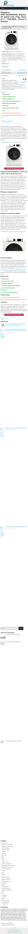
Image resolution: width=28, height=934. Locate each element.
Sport (3, 893)
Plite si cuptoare (5, 886)
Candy (2, 910)
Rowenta (8, 917)
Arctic (7, 909)
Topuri (3, 898)
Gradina (3, 870)
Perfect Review (16, 929)
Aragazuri (4, 851)
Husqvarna (3, 913)
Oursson (9, 915)
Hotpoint (6, 318)
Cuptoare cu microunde (6, 863)
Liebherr (2, 914)
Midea (13, 914)
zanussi (19, 920)
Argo (10, 909)
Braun (25, 909)
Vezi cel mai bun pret (7, 121)
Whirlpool (11, 920)
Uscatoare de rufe (5, 900)
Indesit (7, 913)
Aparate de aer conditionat (7, 844)
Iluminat (3, 874)
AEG (1, 909)
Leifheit (20, 913)
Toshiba (17, 918)
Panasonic (16, 915)
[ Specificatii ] (5, 66)
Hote (3, 872)
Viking (7, 920)
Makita (6, 914)
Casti (3, 860)
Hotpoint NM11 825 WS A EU (10, 269)
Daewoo (9, 910)
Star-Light (23, 917)
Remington (3, 917)
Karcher (11, 913)
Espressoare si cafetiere (7, 867)
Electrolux (25, 910)
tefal (6, 918)
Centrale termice (5, 862)
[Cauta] (20, 628)
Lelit (24, 913)
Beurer (19, 909)
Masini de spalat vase (6, 881)
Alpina (4, 909)
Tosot (21, 918)
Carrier (5, 910)
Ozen (12, 915)
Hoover (19, 911)
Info (2, 875)
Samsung (12, 917)
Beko (16, 909)
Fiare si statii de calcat (6, 868)
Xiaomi (15, 920)
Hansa (11, 911)
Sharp (16, 917)
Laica (17, 913)
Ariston (13, 909)
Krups (14, 913)
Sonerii (3, 891)
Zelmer (25, 920)
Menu (2, 8)
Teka (9, 918)
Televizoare (4, 896)
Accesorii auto (4, 842)
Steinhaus (3, 918)
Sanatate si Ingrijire (6, 888)
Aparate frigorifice (5, 849)
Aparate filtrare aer (6, 848)
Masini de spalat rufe (4, 23)
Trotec (23, 918)
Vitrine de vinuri (5, 903)
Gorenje (2, 911)
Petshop (3, 884)
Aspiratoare (4, 853)
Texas (14, 918)
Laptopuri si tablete (6, 877)
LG (25, 913)
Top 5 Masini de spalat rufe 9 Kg (14, 142)
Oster (5, 915)
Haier (8, 911)
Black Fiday (4, 855)
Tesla (11, 918)
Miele (16, 914)
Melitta (10, 914)
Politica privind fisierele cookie (8, 924)
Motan (2, 915)
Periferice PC (4, 882)
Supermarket (4, 895)
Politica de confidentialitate (7, 923)
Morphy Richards (22, 914)
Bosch (22, 909)
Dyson (17, 910)
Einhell (21, 910)
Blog (3, 856)
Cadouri (3, 858)
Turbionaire (3, 920)
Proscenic (24, 915)
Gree (6, 911)
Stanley (19, 917)
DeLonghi (14, 910)
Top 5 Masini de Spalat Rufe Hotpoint (15, 231)
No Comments (7, 326)
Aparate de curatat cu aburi (7, 846)
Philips (20, 915)
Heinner (15, 911)
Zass (22, 920)
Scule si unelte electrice (7, 889)
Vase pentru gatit (5, 902)
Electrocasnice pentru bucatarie (8, 865)
